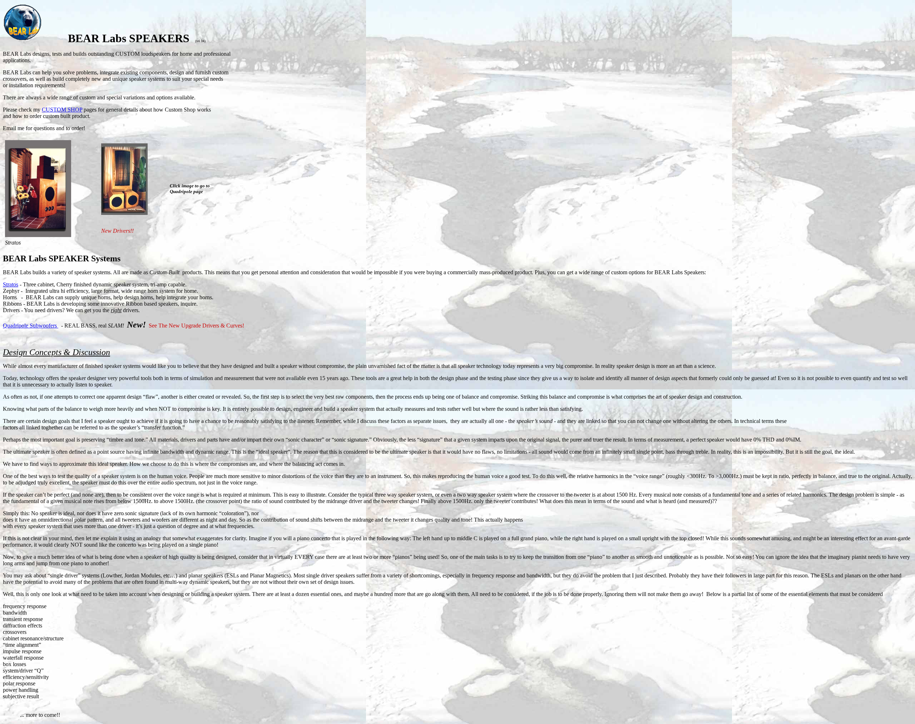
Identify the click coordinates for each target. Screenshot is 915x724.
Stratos (10, 284)
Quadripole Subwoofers (30, 325)
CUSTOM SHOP (62, 110)
